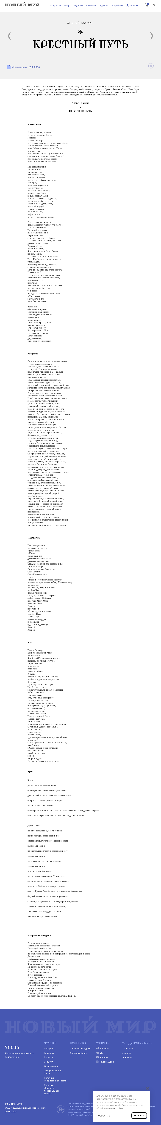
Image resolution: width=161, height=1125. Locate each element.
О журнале (55, 5)
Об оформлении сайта (52, 1072)
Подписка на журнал (80, 1048)
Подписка (103, 5)
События (48, 1061)
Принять (139, 1115)
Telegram (104, 1048)
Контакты (127, 1057)
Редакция (91, 5)
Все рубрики (117, 5)
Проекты (48, 1057)
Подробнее (103, 1115)
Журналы (78, 5)
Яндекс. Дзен (107, 1061)
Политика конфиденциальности (54, 1079)
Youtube (104, 1057)
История (48, 1048)
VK (101, 1052)
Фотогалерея (51, 1066)
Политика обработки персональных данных (51, 1089)
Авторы (67, 5)
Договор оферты (78, 1052)
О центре (126, 1052)
